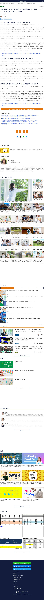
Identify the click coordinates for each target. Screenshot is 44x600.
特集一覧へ (22, 387)
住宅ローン (9, 18)
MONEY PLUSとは (16, 572)
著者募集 (15, 583)
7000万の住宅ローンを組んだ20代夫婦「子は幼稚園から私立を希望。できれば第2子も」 (20, 115)
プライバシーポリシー (17, 577)
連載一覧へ (22, 506)
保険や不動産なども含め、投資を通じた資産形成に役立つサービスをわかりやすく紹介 (20, 123)
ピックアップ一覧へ (22, 355)
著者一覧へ (22, 430)
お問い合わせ (15, 581)
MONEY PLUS (2, 3)
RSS (14, 584)
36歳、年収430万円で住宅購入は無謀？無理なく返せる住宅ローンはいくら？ (18, 117)
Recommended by (38, 263)
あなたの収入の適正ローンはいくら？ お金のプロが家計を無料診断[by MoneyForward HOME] (21, 54)
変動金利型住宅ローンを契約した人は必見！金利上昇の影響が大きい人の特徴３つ (19, 121)
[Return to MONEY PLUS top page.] (22, 1)
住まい (7, 3)
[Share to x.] (20, 137)
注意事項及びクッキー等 (17, 579)
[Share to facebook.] (17, 137)
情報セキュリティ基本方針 (18, 575)
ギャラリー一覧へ (22, 552)
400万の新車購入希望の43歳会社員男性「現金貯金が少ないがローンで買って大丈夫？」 (20, 120)
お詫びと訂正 (15, 586)
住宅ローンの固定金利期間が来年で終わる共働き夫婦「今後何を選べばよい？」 (18, 118)
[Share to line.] (23, 137)
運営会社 (15, 573)
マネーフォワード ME (17, 588)
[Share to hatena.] (26, 137)
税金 (1, 18)
